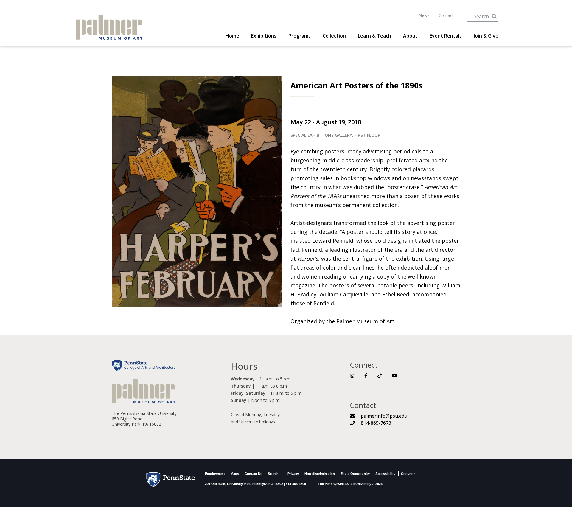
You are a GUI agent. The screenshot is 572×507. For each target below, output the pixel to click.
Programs (299, 36)
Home (232, 36)
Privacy (293, 473)
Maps (235, 473)
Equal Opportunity (355, 473)
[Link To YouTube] (394, 375)
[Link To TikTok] (379, 375)
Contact (446, 15)
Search (273, 473)
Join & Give (486, 36)
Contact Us (253, 473)
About (410, 36)
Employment (215, 473)
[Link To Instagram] (352, 375)
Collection (334, 36)
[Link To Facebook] (365, 375)
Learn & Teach (374, 36)
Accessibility (385, 473)
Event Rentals (446, 36)
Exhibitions (263, 36)
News (424, 15)
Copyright (409, 473)
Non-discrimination (319, 473)
